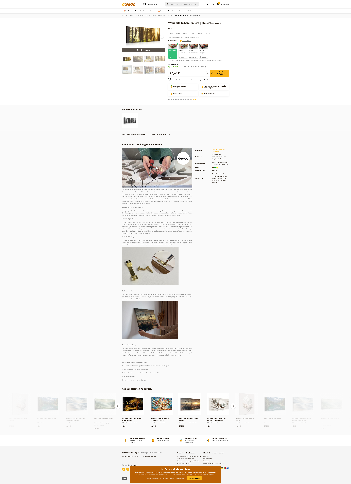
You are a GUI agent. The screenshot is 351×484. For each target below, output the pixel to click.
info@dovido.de (131, 456)
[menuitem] (130, 11)
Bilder (132, 15)
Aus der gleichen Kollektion (159, 134)
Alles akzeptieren (195, 478)
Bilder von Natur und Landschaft (162, 15)
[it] (225, 468)
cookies (144, 474)
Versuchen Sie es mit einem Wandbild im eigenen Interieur (191, 80)
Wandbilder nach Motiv (143, 15)
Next (162, 37)
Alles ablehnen (180, 478)
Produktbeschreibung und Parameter (134, 134)
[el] (227, 468)
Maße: (170, 29)
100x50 (185, 33)
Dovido (194, 99)
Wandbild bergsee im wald (46, 418)
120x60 (192, 33)
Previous (118, 406)
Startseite (125, 15)
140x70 (200, 33)
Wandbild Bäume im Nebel (103, 418)
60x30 (171, 33)
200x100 (207, 33)
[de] (222, 468)
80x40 (178, 33)
